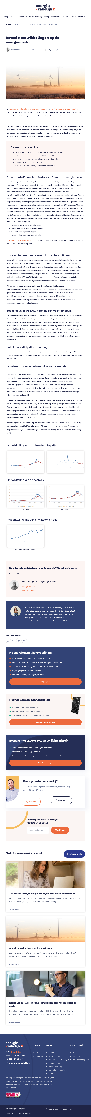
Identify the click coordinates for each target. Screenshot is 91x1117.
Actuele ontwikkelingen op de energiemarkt (31, 948)
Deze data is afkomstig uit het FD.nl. (22, 240)
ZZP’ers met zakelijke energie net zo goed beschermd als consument (42, 894)
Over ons (70, 17)
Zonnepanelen (20, 17)
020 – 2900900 (28, 590)
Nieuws (81, 17)
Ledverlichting (35, 17)
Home (8, 24)
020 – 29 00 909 (16, 1059)
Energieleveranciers (52, 17)
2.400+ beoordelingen (15, 1055)
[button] (8, 640)
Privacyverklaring (53, 1109)
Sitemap (9, 1114)
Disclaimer (67, 1109)
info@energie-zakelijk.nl (19, 1063)
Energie (6, 17)
